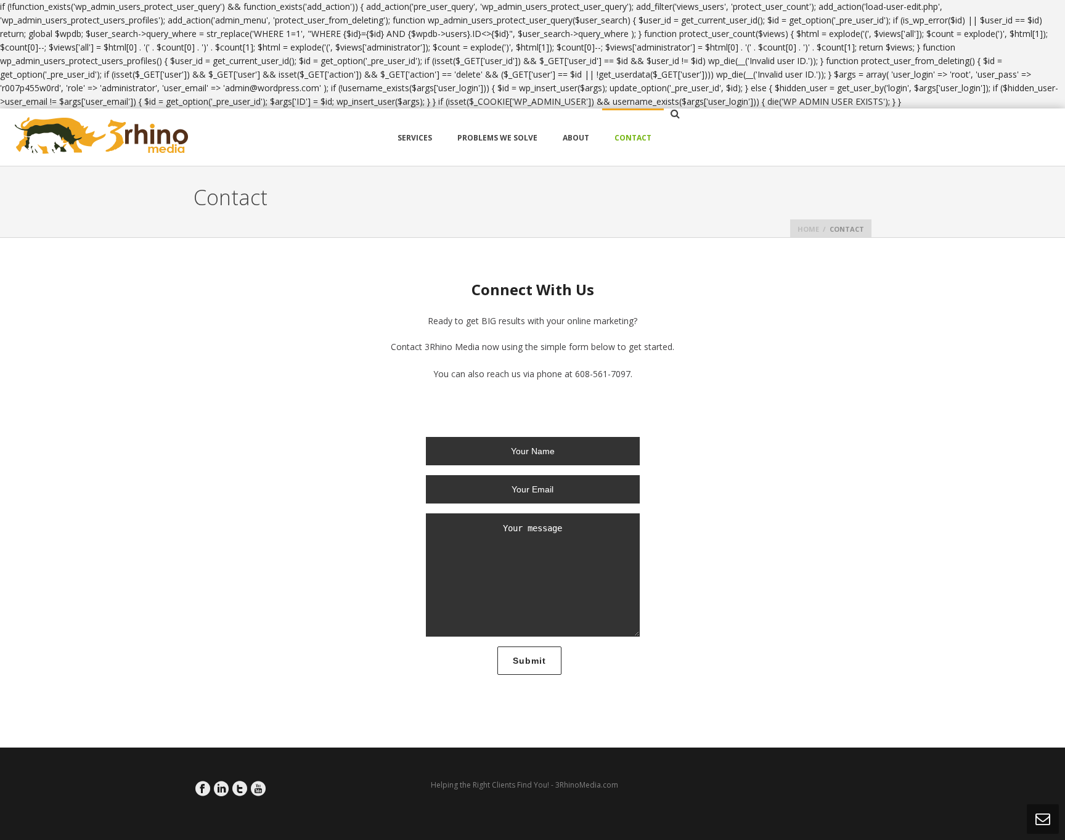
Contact (632, 138)
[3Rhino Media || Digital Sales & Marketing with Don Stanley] (101, 137)
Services (415, 138)
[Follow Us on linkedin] (221, 788)
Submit (529, 661)
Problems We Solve (497, 138)
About (576, 138)
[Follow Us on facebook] (202, 788)
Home (808, 229)
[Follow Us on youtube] (258, 788)
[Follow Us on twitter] (239, 788)
